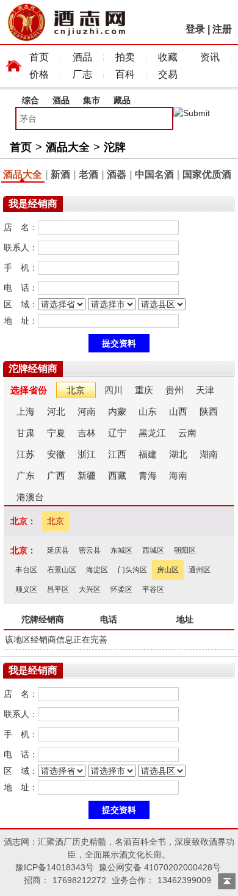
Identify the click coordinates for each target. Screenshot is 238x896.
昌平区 (58, 589)
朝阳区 (185, 550)
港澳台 (30, 497)
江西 (117, 454)
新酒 (60, 174)
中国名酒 (154, 174)
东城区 (121, 550)
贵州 (174, 390)
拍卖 (125, 57)
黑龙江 (152, 433)
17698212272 (79, 880)
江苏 (25, 454)
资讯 (210, 57)
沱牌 (115, 147)
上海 (25, 411)
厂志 (82, 74)
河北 (56, 411)
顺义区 (26, 589)
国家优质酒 (206, 174)
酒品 (82, 57)
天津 (205, 390)
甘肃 (25, 433)
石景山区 (61, 570)
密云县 (90, 550)
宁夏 (56, 433)
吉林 (87, 433)
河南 (87, 411)
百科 (125, 74)
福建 (148, 454)
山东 (148, 411)
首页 (39, 57)
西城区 (153, 550)
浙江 (87, 454)
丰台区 (26, 570)
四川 (113, 390)
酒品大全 (68, 147)
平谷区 (153, 589)
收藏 (168, 57)
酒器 (116, 174)
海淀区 (97, 570)
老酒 (88, 174)
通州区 (200, 570)
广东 (25, 475)
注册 (222, 29)
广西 (56, 475)
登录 (195, 29)
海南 (178, 475)
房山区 (168, 570)
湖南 (209, 454)
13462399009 (184, 880)
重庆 (144, 390)
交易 (168, 74)
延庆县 (58, 550)
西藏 (117, 475)
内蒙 (117, 411)
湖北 (178, 454)
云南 (187, 433)
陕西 (209, 411)
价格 (39, 74)
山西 (178, 411)
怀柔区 (121, 589)
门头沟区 (132, 570)
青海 (148, 475)
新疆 (87, 475)
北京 (76, 390)
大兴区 (90, 589)
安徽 (56, 454)
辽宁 (117, 433)
